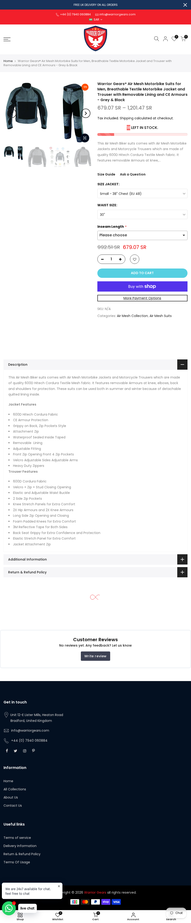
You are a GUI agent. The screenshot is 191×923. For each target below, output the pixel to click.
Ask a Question (133, 174)
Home (8, 61)
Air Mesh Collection (132, 315)
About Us (10, 797)
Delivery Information (20, 846)
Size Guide (106, 174)
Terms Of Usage (16, 862)
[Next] (85, 113)
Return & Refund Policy (22, 854)
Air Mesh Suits (161, 315)
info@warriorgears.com (30, 730)
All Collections (14, 789)
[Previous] (11, 113)
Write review (95, 656)
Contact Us (12, 805)
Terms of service (17, 837)
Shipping (126, 118)
